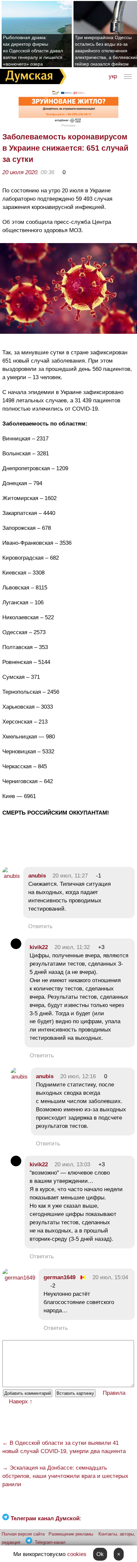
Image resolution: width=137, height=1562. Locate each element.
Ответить (40, 926)
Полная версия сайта (23, 1534)
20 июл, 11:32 (72, 947)
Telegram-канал (50, 1542)
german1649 (59, 1277)
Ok (100, 1554)
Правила (114, 1393)
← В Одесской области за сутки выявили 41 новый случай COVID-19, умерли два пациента (64, 1447)
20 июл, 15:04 (110, 1277)
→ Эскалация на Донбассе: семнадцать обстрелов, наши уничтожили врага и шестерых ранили (65, 1476)
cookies (76, 1554)
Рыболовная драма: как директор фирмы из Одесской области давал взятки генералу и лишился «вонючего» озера (33, 51)
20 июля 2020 (19, 172)
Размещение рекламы (71, 1534)
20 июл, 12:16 (78, 1076)
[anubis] (11, 876)
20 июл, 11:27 (70, 876)
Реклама (68, 125)
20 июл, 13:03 (72, 1164)
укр (113, 76)
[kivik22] (16, 947)
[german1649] (18, 1278)
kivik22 (39, 947)
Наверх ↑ (21, 1401)
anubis (37, 876)
